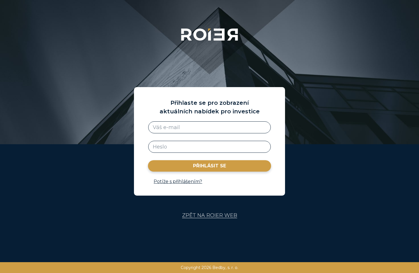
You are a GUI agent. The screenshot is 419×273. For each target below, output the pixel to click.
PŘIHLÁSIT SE (209, 165)
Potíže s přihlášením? (178, 181)
